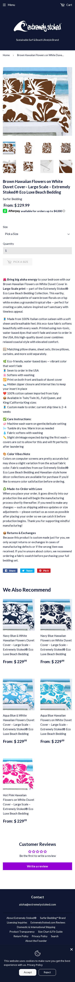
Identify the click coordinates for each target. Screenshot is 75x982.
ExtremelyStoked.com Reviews (48, 922)
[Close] (71, 949)
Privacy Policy (40, 936)
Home (6, 55)
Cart (69, 4)
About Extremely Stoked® (22, 917)
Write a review (37, 866)
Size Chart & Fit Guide (50, 931)
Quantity (8, 243)
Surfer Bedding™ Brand (53, 917)
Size (5, 226)
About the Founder (36, 940)
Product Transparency (22, 931)
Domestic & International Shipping (36, 927)
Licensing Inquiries (17, 922)
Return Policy (21, 936)
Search (54, 936)
